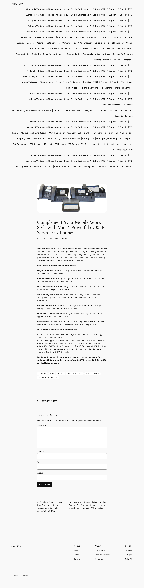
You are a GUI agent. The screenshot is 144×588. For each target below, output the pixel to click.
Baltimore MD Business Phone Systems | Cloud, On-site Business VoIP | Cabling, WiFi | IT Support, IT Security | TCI (80, 32)
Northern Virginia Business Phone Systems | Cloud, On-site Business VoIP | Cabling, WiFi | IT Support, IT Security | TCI (67, 110)
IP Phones (42, 373)
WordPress (26, 575)
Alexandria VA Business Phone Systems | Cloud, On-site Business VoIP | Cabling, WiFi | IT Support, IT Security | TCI (79, 9)
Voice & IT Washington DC (48, 377)
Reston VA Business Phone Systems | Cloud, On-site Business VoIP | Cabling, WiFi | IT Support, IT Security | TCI (81, 122)
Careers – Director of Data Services (43, 43)
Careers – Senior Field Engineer (109, 43)
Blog (130, 37)
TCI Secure (73, 144)
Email (40, 462)
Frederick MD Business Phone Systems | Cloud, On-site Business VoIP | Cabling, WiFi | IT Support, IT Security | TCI (80, 71)
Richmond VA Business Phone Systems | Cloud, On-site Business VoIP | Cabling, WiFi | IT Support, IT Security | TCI (80, 127)
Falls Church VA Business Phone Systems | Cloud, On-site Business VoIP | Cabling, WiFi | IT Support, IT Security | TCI (78, 65)
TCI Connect (35, 144)
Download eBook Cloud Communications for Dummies (108, 48)
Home (130, 82)
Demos (76, 48)
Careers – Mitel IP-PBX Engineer (77, 43)
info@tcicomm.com (48, 363)
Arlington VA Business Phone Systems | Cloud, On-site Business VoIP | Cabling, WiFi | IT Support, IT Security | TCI (80, 20)
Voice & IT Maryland (74, 373)
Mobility (60, 373)
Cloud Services (37, 48)
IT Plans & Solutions (89, 88)
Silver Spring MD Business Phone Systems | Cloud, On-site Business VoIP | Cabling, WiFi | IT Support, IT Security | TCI (67, 138)
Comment (42, 425)
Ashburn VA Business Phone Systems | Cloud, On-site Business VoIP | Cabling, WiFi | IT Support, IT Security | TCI (80, 26)
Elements (127, 60)
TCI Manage (60, 144)
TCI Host (48, 144)
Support (129, 138)
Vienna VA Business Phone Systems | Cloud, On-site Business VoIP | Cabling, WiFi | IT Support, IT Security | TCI (81, 155)
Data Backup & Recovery (58, 48)
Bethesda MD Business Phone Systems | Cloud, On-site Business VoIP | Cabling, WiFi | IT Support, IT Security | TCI (73, 37)
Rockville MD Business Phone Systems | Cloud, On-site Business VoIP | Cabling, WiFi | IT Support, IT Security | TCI (65, 133)
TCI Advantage (20, 144)
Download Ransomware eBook (106, 60)
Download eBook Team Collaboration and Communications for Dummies (100, 54)
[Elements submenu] (132, 59)
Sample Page (126, 133)
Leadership (107, 88)
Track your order (125, 150)
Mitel (52, 373)
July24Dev (17, 3)
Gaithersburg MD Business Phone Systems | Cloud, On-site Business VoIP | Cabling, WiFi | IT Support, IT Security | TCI (78, 76)
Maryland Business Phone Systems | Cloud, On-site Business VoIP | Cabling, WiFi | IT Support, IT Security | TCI (81, 93)
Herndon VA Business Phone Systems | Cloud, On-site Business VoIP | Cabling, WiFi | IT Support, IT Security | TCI (72, 82)
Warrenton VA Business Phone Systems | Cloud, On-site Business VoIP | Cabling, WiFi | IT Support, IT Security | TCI (79, 161)
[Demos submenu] (80, 48)
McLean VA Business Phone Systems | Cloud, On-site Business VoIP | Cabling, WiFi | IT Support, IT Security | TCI (80, 99)
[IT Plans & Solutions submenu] (99, 87)
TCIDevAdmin (58, 238)
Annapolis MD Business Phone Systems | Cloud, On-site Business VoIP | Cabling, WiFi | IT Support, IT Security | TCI (79, 15)
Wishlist (129, 166)
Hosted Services (69, 88)
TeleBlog (85, 144)
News (130, 105)
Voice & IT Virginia (92, 373)
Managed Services (124, 88)
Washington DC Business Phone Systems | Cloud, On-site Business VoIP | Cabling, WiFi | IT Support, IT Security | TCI (69, 166)
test (93, 144)
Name (40, 451)
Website (40, 473)
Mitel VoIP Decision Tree (113, 105)
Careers (20, 43)
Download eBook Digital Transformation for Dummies (40, 54)
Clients (129, 43)
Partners (129, 110)
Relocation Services (123, 116)
